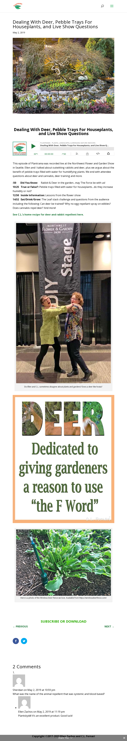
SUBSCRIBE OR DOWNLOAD (63, 621)
